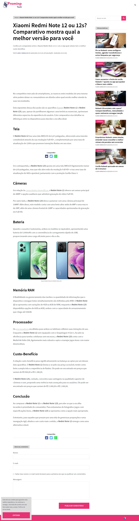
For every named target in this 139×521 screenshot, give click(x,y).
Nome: (15, 453)
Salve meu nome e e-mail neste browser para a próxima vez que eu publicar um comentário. (50, 474)
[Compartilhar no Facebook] (46, 156)
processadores (22, 329)
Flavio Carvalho (22, 53)
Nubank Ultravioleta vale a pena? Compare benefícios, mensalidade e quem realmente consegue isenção (109, 110)
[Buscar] (135, 5)
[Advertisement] (51, 74)
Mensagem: (17, 479)
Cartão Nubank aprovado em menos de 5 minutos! (109, 167)
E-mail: (15, 463)
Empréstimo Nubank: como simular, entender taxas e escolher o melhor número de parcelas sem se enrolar (109, 139)
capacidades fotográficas (37, 190)
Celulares (100, 34)
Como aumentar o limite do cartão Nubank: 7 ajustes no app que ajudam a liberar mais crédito (110, 81)
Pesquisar (123, 18)
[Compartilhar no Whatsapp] (55, 156)
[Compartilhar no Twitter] (51, 156)
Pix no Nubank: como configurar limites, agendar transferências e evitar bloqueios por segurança (108, 52)
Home (17, 17)
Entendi (16, 515)
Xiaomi (60, 107)
